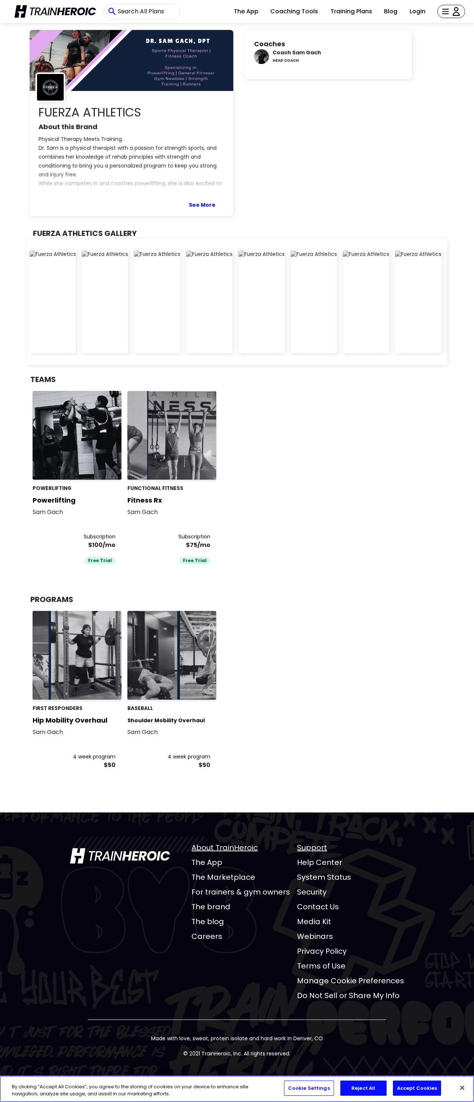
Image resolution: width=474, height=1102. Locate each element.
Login (417, 11)
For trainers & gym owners (240, 892)
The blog (207, 921)
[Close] (462, 1087)
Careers (206, 936)
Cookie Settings (309, 1088)
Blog (390, 11)
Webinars (315, 936)
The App (246, 11)
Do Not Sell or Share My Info (348, 995)
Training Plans (351, 11)
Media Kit (314, 921)
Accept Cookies (417, 1088)
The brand (210, 907)
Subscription (100, 536)
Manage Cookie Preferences (350, 981)
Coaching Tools (294, 11)
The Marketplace (223, 877)
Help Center (319, 862)
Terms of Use (321, 966)
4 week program (94, 756)
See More (202, 205)
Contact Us (318, 907)
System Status (324, 877)
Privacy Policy (322, 951)
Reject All (363, 1088)
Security (312, 892)
